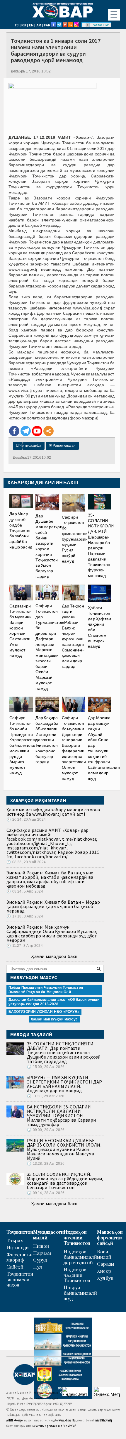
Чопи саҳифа (29, 445)
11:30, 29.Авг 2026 (45, 1096)
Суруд (40, 1260)
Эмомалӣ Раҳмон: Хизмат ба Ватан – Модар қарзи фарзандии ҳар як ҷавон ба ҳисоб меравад (53, 906)
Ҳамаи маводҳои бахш (55, 956)
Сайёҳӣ (14, 1267)
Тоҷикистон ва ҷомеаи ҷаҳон (19, 1280)
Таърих (14, 1241)
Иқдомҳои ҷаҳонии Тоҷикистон (77, 1238)
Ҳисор (104, 1271)
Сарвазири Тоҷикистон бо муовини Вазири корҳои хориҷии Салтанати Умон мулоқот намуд (20, 631)
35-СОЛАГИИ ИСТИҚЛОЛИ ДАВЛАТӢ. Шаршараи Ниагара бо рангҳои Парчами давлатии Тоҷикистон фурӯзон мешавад (101, 545)
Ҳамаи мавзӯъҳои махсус (54, 1019)
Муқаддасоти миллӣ (48, 1235)
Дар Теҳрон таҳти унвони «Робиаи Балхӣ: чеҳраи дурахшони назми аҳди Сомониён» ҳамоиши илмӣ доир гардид (73, 636)
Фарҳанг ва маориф (19, 1257)
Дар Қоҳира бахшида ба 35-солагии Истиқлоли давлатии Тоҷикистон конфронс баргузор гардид (46, 739)
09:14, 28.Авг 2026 (45, 1193)
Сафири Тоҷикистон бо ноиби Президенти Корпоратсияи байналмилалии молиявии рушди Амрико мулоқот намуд (25, 745)
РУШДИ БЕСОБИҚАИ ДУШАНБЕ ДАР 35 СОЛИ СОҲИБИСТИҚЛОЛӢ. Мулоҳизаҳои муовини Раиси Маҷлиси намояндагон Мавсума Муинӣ (64, 1149)
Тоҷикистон (19, 1232)
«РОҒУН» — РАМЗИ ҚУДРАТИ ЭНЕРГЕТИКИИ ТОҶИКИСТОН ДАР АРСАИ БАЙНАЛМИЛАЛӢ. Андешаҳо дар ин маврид (64, 1083)
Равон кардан (62, 445)
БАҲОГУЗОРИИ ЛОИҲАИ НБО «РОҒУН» (43, 1012)
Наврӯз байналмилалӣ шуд (80, 1293)
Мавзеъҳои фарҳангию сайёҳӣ (109, 1238)
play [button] (88, 25)
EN (31, 25)
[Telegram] (26, 431)
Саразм (105, 1264)
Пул (37, 1267)
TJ (16, 25)
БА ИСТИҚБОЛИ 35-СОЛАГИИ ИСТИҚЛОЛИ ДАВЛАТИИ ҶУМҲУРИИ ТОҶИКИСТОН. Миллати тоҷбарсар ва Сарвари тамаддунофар (61, 1115)
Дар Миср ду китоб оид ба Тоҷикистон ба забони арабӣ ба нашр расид (20, 530)
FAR (47, 25)
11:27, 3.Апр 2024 (24, 946)
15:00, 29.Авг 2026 (45, 1067)
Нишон (41, 1246)
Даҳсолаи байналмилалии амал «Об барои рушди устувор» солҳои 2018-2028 (54, 1002)
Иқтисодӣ (17, 1248)
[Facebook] (14, 431)
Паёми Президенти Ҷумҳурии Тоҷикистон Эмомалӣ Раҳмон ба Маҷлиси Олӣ (45, 990)
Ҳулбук (105, 1278)
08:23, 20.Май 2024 (26, 862)
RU (23, 25)
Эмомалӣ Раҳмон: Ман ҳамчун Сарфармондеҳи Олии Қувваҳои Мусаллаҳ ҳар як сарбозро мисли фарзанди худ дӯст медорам (51, 933)
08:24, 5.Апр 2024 (24, 891)
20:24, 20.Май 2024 (26, 819)
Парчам (42, 1253)
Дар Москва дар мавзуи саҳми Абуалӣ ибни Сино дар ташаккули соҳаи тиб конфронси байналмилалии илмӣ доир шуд (104, 748)
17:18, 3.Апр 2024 (24, 916)
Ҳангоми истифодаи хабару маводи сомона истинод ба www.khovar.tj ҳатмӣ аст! (53, 812)
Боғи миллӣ (104, 1254)
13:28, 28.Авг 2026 (45, 1164)
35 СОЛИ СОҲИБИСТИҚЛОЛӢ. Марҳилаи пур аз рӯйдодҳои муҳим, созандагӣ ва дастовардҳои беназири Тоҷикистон (65, 1180)
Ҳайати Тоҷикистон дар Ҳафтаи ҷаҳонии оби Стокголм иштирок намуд (99, 627)
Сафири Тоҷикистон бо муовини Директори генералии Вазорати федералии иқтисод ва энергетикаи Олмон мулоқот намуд (74, 748)
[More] (48, 431)
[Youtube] (37, 431)
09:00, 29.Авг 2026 (45, 1130)
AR (38, 25)
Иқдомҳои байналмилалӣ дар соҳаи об (80, 1257)
